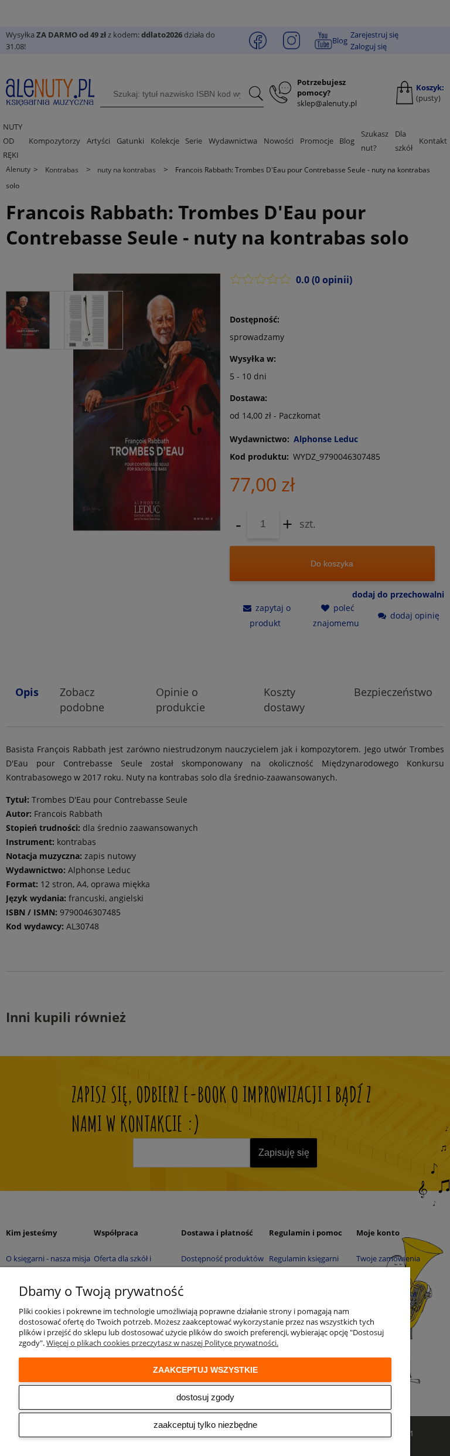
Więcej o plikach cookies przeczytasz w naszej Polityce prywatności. (162, 1343)
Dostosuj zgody (205, 1397)
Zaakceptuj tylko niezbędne (205, 1425)
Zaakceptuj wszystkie (205, 1369)
